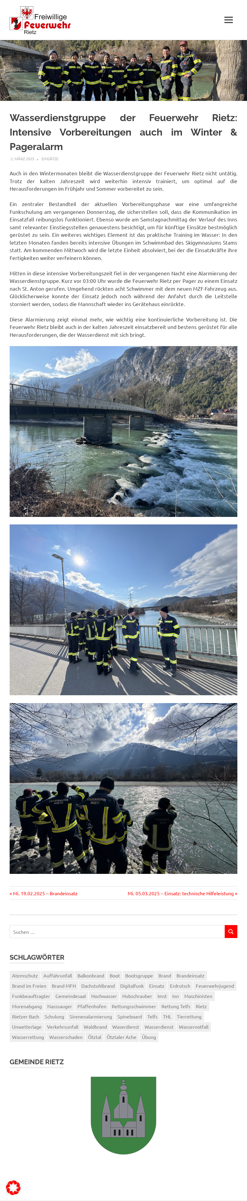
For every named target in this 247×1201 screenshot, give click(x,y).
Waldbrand (95, 1027)
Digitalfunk (132, 986)
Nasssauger (59, 1006)
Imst (162, 996)
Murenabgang (27, 1006)
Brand (164, 975)
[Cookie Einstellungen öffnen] (13, 1193)
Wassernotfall (193, 1027)
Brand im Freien (29, 986)
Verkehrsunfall (62, 1027)
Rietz (201, 1006)
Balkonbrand (90, 975)
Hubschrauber (137, 996)
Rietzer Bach (25, 1016)
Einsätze (50, 158)
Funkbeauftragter (31, 996)
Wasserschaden (66, 1037)
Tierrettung (189, 1016)
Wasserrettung (28, 1037)
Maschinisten (198, 996)
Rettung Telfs (175, 1006)
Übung (149, 1037)
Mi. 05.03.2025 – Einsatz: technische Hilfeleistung (181, 893)
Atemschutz (25, 975)
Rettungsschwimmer (134, 1006)
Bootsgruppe (139, 975)
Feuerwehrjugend (215, 986)
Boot (115, 975)
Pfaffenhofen (91, 1006)
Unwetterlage (27, 1027)
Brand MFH (64, 986)
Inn (175, 996)
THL (167, 1016)
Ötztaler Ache (121, 1037)
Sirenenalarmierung (91, 1016)
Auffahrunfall (57, 975)
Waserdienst (125, 1027)
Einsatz (156, 986)
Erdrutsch (180, 986)
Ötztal (94, 1037)
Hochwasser (104, 996)
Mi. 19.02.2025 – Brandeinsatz (45, 893)
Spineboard (129, 1016)
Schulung (54, 1016)
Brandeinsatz (191, 975)
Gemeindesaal (70, 996)
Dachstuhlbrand (98, 986)
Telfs (152, 1016)
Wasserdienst (159, 1027)
